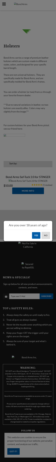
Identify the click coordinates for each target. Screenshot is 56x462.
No (46, 235)
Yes (36, 235)
